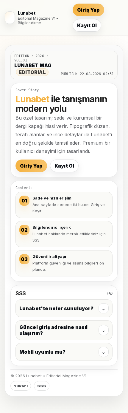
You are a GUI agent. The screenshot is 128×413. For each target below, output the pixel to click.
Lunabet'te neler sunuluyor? (62, 308)
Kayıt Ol (87, 25)
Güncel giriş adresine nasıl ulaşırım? (62, 330)
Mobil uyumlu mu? (62, 352)
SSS (41, 385)
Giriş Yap (88, 10)
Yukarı (21, 385)
